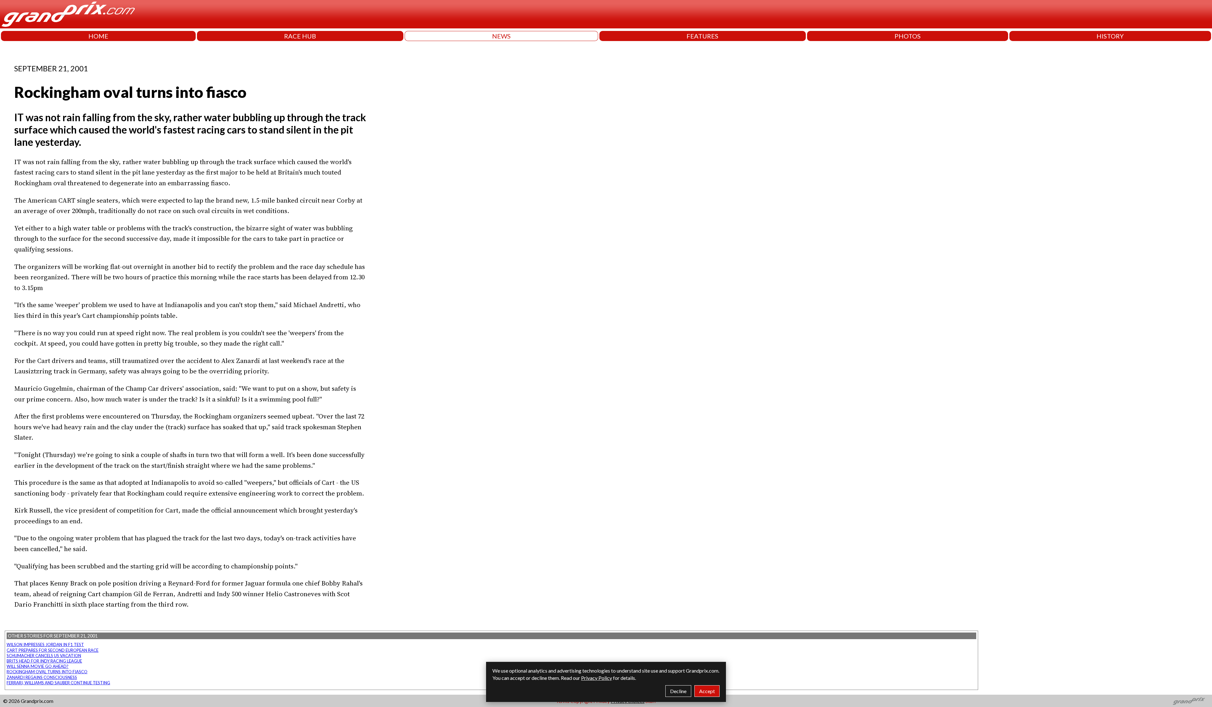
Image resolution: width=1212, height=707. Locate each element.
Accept (707, 691)
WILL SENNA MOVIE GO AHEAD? (37, 666)
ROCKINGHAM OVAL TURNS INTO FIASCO (47, 671)
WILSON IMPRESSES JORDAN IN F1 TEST (45, 644)
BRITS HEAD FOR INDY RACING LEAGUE (44, 660)
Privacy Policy (596, 678)
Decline (678, 691)
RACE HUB (300, 36)
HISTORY (1110, 36)
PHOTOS (907, 36)
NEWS (501, 36)
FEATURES (702, 36)
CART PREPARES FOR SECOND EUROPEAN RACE (52, 650)
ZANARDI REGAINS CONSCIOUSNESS (42, 677)
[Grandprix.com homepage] (1189, 701)
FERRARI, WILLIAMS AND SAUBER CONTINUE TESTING (58, 682)
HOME (98, 36)
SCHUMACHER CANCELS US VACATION (44, 655)
